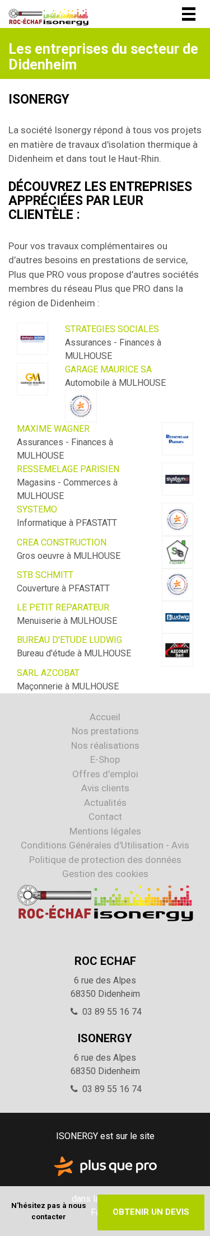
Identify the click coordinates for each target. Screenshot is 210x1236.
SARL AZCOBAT (48, 673)
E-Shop (105, 759)
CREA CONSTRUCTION (61, 542)
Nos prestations (105, 730)
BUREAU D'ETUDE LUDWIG (69, 640)
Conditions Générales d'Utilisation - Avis (105, 845)
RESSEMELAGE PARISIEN (68, 469)
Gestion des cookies (105, 873)
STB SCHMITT (45, 575)
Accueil (105, 716)
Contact (105, 816)
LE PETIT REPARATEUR (63, 607)
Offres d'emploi (105, 774)
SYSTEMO (37, 509)
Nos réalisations (105, 745)
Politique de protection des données (105, 859)
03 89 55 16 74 (112, 1011)
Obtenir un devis (151, 1212)
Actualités (105, 802)
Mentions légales (105, 831)
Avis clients (105, 788)
